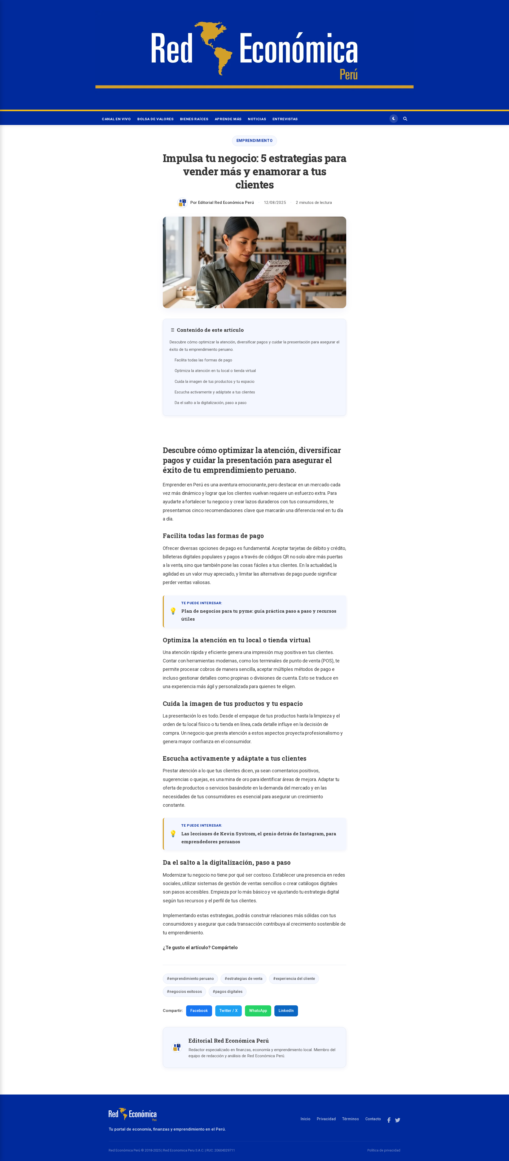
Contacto (373, 1119)
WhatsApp (258, 1010)
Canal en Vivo (116, 119)
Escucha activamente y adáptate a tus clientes (215, 392)
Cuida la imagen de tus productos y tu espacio (214, 381)
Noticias (257, 119)
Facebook (199, 1010)
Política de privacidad (383, 1150)
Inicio (305, 1119)
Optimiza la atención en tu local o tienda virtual (215, 371)
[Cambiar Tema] (393, 118)
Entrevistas (285, 119)
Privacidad (326, 1119)
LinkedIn (286, 1010)
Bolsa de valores (155, 119)
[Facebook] (389, 1120)
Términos (350, 1119)
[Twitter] (397, 1120)
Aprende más (228, 119)
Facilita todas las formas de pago (203, 360)
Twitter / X (229, 1010)
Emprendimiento (254, 140)
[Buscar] (405, 118)
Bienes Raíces (194, 119)
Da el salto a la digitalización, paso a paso (211, 403)
